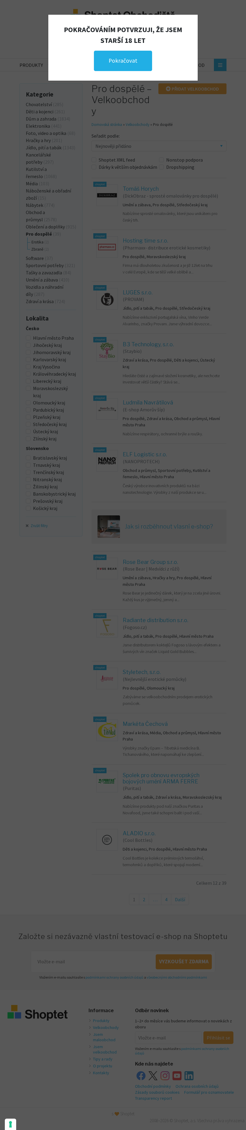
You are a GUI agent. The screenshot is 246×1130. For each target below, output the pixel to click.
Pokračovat (123, 60)
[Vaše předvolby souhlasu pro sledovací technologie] (10, 1124)
